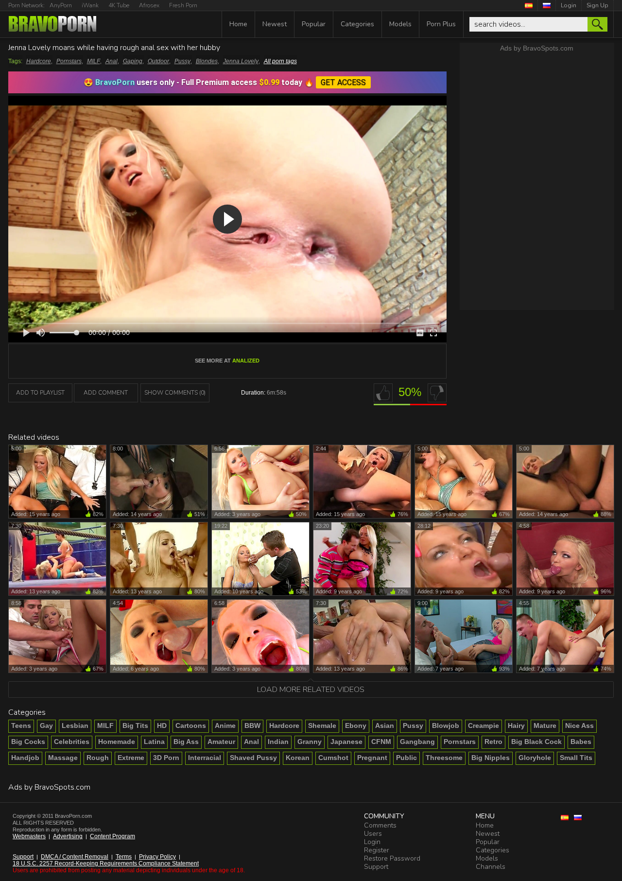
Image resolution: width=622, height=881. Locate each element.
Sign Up (597, 5)
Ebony (355, 725)
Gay (46, 725)
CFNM (381, 741)
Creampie (483, 725)
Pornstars (69, 61)
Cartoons (190, 725)
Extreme (131, 757)
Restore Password (392, 858)
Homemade (116, 741)
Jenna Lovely (241, 61)
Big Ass (186, 741)
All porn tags (280, 61)
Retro (493, 741)
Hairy (516, 725)
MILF (93, 61)
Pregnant (372, 757)
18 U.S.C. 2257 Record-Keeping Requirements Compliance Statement (106, 863)
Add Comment (106, 393)
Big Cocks (28, 741)
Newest (274, 24)
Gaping (132, 61)
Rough (97, 757)
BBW (252, 725)
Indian (278, 741)
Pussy (182, 61)
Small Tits (576, 757)
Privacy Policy (157, 856)
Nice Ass (579, 725)
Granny (309, 741)
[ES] (529, 5)
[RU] (547, 5)
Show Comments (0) (175, 393)
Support (23, 856)
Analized (245, 360)
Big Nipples (490, 757)
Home (238, 24)
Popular (314, 24)
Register (376, 850)
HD (162, 725)
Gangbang (417, 741)
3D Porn (166, 757)
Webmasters (29, 836)
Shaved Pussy (253, 757)
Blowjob (445, 725)
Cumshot (333, 757)
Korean (298, 757)
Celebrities (71, 741)
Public (406, 757)
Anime (225, 725)
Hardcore (38, 61)
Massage (63, 757)
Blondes (207, 61)
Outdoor (158, 61)
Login (568, 5)
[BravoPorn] (52, 25)
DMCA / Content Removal (74, 856)
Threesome (444, 757)
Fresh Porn (183, 5)
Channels (490, 866)
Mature (545, 725)
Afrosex (149, 5)
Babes (580, 741)
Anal (111, 61)
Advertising (68, 836)
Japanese (346, 741)
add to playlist (40, 393)
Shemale (322, 725)
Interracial (204, 757)
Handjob (25, 757)
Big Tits (135, 725)
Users (373, 833)
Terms (124, 856)
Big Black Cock (536, 741)
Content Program (112, 836)
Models (400, 24)
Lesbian (75, 725)
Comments (380, 825)
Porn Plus (441, 24)
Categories (357, 24)
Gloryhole (534, 757)
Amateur (221, 741)
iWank (90, 5)
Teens (21, 725)
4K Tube (118, 5)
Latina (154, 741)
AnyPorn (61, 5)
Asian (384, 725)
